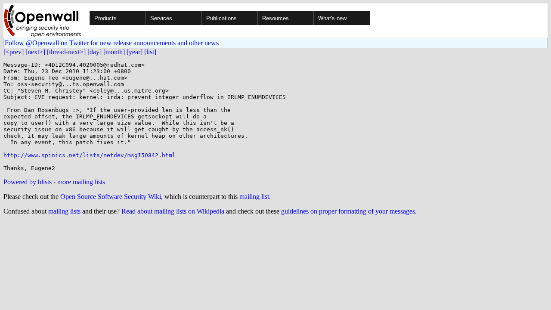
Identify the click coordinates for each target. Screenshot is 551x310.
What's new (332, 18)
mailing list (254, 196)
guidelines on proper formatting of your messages (348, 211)
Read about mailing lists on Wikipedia (172, 211)
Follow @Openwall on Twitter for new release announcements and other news (112, 42)
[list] (150, 52)
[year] (134, 52)
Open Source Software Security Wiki (110, 196)
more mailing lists (81, 182)
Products (105, 18)
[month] (114, 52)
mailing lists (64, 211)
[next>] (35, 52)
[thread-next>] (66, 52)
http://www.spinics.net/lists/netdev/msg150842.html (89, 155)
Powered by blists (27, 182)
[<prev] (13, 52)
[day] (94, 52)
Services (161, 18)
